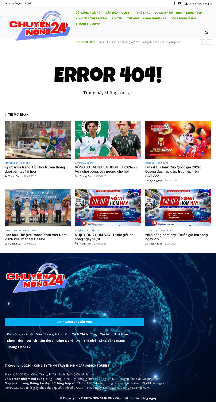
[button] (206, 32)
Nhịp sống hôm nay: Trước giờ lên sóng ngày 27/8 (176, 237)
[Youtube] (179, 3)
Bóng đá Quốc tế (84, 162)
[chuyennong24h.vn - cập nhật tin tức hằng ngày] (38, 26)
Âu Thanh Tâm (13, 176)
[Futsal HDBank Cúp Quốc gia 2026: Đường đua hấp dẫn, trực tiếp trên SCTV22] (178, 140)
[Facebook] (174, 3)
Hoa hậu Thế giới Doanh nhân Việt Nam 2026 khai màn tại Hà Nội (36, 237)
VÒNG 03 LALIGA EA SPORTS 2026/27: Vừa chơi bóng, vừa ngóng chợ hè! (107, 169)
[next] (209, 42)
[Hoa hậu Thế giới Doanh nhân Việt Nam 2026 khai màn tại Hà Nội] (38, 207)
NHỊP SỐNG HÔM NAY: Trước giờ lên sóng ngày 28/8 (104, 237)
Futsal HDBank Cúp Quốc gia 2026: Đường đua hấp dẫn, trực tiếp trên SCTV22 (173, 171)
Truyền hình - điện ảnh (17, 162)
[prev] (202, 42)
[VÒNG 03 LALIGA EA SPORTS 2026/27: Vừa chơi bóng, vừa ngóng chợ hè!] (108, 140)
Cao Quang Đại (83, 176)
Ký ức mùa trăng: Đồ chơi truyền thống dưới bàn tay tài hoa (35, 169)
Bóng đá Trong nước (156, 162)
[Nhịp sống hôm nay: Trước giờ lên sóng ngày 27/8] (178, 207)
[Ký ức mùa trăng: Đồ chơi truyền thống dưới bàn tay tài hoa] (38, 140)
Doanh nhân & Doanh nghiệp (21, 230)
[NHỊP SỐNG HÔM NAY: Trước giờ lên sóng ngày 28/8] (108, 207)
